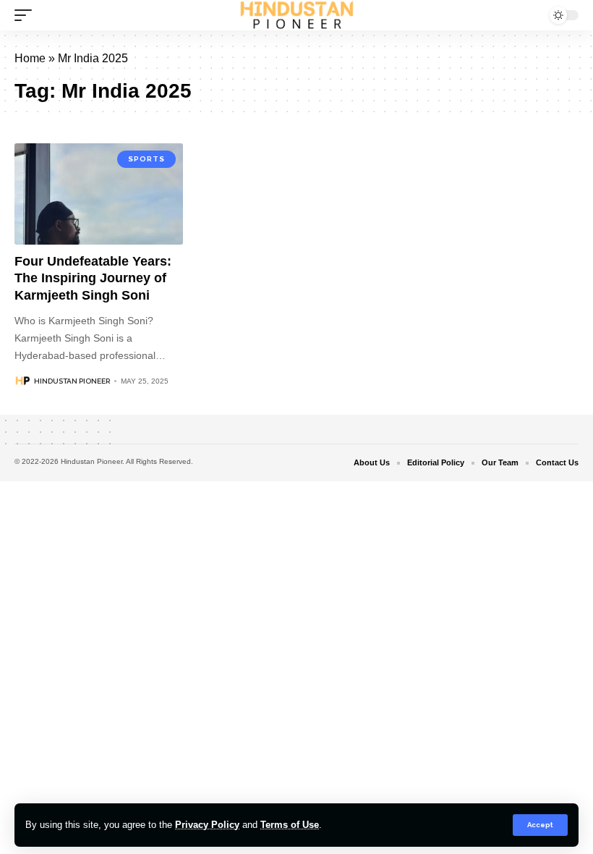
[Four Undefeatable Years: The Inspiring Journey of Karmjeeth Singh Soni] (98, 194)
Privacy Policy (207, 824)
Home (30, 58)
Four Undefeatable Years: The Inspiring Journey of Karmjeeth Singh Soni (92, 278)
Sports (146, 159)
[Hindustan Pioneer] (297, 15)
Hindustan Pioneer (72, 381)
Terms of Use (289, 824)
